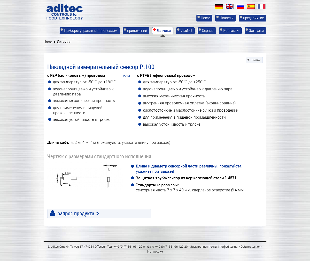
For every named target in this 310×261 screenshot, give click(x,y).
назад (256, 59)
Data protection (251, 246)
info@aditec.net (228, 246)
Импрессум (155, 251)
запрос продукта (76, 213)
